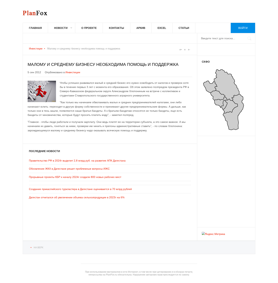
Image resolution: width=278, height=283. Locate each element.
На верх (38, 247)
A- (189, 49)
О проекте (89, 27)
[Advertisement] (224, 180)
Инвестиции (35, 48)
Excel (162, 27)
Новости (61, 27)
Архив (140, 27)
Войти (243, 27)
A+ (181, 49)
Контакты (116, 27)
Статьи (184, 27)
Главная (35, 27)
